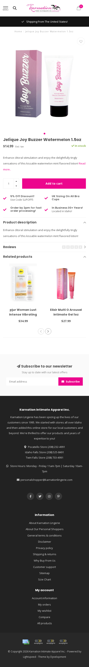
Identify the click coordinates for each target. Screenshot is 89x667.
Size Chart (44, 579)
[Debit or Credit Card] (38, 642)
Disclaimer (44, 541)
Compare (44, 617)
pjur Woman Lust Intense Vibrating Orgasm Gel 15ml (23, 314)
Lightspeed (29, 656)
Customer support (44, 567)
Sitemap (44, 573)
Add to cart (54, 183)
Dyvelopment (58, 656)
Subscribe (72, 381)
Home (18, 31)
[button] (44, 133)
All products (44, 623)
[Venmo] (63, 642)
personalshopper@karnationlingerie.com (46, 480)
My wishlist (44, 611)
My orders (44, 604)
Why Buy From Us (44, 560)
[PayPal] (51, 642)
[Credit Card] (26, 642)
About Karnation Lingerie (44, 523)
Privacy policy (44, 548)
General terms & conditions (44, 535)
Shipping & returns (44, 554)
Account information (44, 598)
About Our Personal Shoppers (45, 529)
